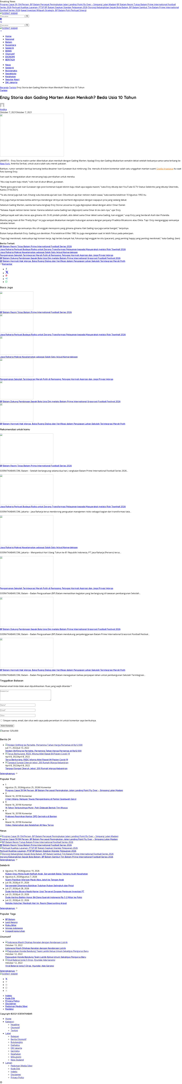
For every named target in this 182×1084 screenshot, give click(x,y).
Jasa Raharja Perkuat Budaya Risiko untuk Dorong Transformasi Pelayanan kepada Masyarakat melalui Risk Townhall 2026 (63, 249)
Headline (15, 1024)
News (8, 64)
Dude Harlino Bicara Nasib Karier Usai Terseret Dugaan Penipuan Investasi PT (44, 891)
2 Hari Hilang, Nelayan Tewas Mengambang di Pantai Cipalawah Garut (40, 799)
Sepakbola (10, 73)
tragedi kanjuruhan (15, 931)
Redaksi (9, 1009)
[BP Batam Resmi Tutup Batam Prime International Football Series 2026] (16, 309)
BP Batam (10, 919)
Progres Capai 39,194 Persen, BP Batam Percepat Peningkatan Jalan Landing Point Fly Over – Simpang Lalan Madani (58, 4)
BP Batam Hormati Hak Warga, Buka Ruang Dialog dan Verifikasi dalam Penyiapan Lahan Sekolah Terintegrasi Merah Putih (62, 261)
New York (5, 163)
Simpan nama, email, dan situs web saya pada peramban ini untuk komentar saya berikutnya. (49, 720)
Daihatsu (15, 1045)
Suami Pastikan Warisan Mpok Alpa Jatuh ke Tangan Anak (34, 879)
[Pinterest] (6, 981)
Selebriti (9, 48)
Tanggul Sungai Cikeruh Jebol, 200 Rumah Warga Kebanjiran (36, 768)
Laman (8, 1062)
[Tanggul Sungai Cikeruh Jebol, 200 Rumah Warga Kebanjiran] (36, 762)
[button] (27, 16)
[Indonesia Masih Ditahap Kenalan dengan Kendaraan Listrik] (36, 942)
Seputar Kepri (12, 79)
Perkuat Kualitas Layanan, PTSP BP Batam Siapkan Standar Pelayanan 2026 (50, 7)
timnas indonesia (14, 928)
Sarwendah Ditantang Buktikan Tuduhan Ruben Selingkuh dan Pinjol (39, 885)
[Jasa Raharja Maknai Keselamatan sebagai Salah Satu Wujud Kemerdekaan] (16, 353)
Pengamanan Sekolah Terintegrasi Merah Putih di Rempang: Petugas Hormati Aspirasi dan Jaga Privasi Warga (56, 255)
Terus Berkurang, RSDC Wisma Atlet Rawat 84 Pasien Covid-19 (36, 759)
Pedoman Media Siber (16, 1006)
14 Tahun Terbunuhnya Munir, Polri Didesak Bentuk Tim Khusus (36, 807)
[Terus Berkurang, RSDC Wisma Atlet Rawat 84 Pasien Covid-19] (37, 753)
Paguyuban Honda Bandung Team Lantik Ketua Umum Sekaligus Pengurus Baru (45, 957)
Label (8, 1033)
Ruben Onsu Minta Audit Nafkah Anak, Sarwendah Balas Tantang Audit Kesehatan (46, 873)
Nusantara (10, 45)
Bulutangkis (11, 70)
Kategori (9, 1021)
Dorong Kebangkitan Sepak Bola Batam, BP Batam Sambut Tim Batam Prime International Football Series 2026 (56, 857)
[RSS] (6, 990)
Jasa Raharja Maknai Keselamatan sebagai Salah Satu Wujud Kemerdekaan (39, 252)
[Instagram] (6, 984)
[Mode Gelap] (1, 19)
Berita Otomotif (18, 1039)
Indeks (8, 995)
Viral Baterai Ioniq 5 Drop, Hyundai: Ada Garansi (29, 965)
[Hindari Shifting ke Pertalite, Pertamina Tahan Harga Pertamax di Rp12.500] (43, 744)
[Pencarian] (1, 22)
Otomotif (10, 53)
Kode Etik (10, 998)
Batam (8, 42)
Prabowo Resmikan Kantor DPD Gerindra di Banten (31, 816)
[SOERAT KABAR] (9, 13)
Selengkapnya (7, 773)
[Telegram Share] (6, 278)
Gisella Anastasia (164, 168)
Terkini (3, 90)
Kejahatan (10, 76)
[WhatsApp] (6, 987)
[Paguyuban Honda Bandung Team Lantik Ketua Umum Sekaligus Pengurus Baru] (46, 951)
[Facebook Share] (6, 269)
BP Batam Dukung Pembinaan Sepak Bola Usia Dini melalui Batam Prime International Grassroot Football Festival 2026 (60, 258)
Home (8, 36)
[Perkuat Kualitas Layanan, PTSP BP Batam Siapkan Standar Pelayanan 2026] (39, 848)
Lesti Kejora (11, 922)
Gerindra (15, 1051)
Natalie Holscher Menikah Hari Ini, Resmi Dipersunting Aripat (36, 903)
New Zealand (17, 1059)
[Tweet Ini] (7, 273)
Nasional (9, 39)
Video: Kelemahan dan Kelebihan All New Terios (29, 825)
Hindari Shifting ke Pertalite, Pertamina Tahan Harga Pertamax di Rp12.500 (43, 750)
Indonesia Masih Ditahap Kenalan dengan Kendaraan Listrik (35, 948)
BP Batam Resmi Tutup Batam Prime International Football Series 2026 (36, 246)
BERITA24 (10, 59)
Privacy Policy (12, 1001)
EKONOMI (10, 56)
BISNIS (8, 51)
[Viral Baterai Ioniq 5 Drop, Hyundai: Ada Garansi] (30, 959)
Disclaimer (10, 1003)
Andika (3, 109)
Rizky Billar (11, 925)
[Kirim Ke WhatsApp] (6, 281)
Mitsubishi (16, 1056)
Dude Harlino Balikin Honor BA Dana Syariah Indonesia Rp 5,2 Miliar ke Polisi (43, 897)
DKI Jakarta (11, 82)
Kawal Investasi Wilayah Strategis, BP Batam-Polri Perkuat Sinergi (53, 10)
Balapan (15, 1036)
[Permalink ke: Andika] (2, 106)
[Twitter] (6, 978)
